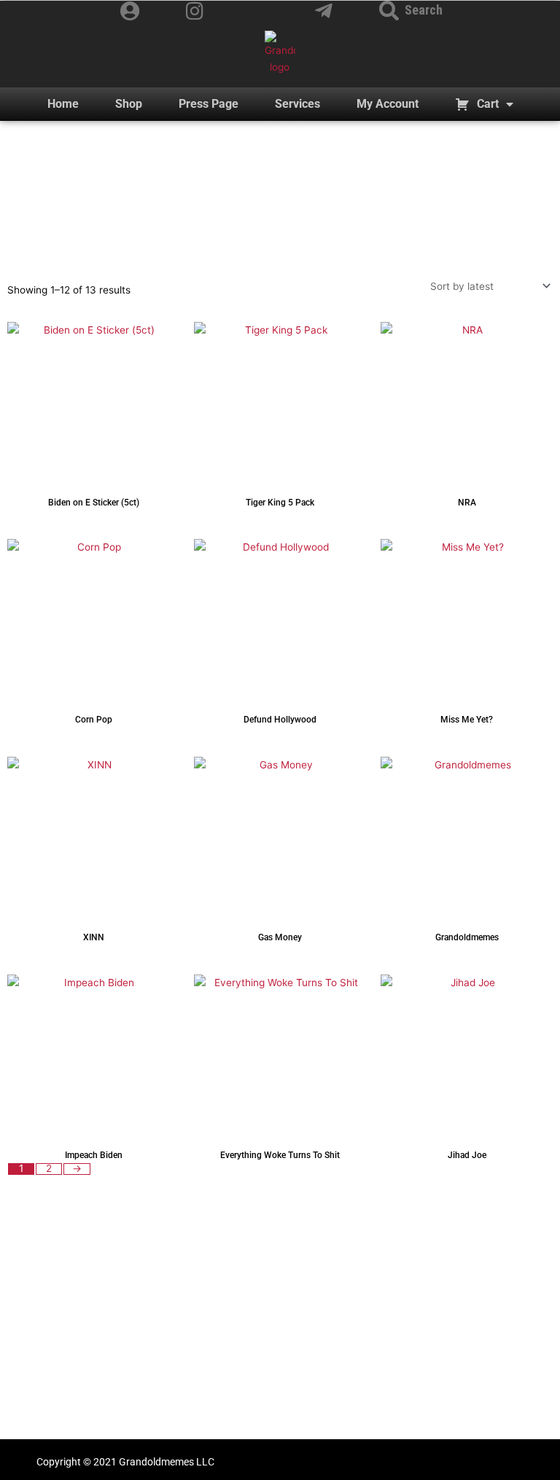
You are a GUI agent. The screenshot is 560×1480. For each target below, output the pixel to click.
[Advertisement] (280, 1328)
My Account (388, 104)
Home (63, 104)
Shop (128, 104)
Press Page (208, 104)
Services (297, 104)
